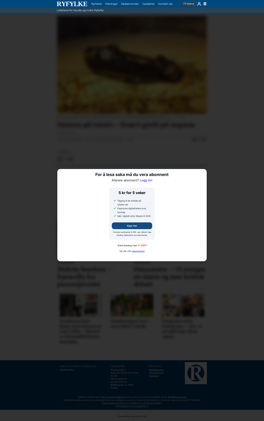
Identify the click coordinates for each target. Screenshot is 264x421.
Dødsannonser (130, 3)
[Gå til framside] (72, 3)
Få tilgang (188, 3)
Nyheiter (96, 3)
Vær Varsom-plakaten (113, 397)
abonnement (138, 251)
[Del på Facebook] (194, 139)
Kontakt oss (165, 3)
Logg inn (199, 4)
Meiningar (111, 3)
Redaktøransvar (177, 397)
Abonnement (156, 372)
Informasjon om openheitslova (132, 406)
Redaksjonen (156, 370)
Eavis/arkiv (148, 3)
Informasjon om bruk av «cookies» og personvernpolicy (132, 403)
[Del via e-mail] (204, 139)
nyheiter (65, 152)
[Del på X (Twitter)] (199, 139)
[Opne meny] (205, 4)
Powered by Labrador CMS (132, 416)
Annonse (154, 375)
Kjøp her (132, 225)
